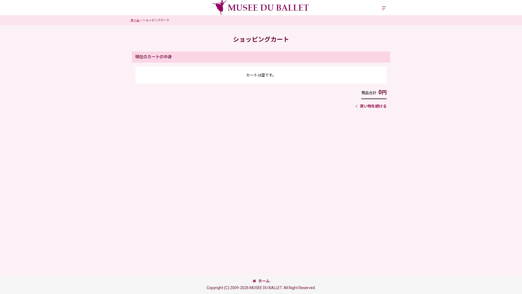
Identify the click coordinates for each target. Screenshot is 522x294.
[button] (384, 8)
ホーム (264, 281)
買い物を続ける (373, 106)
